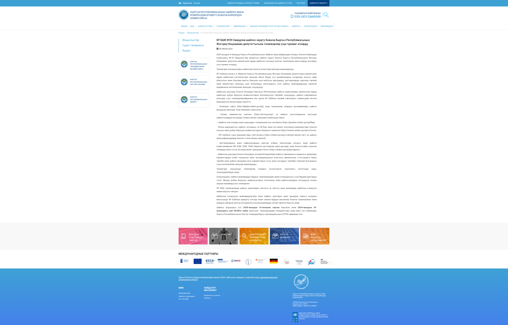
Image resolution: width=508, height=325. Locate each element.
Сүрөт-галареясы (193, 45)
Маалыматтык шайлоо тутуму (278, 3)
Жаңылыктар (193, 33)
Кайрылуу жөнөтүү (318, 3)
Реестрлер (301, 3)
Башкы (182, 33)
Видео (186, 50)
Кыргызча (187, 3)
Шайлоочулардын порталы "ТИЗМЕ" (243, 3)
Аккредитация (184, 293)
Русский (197, 3)
